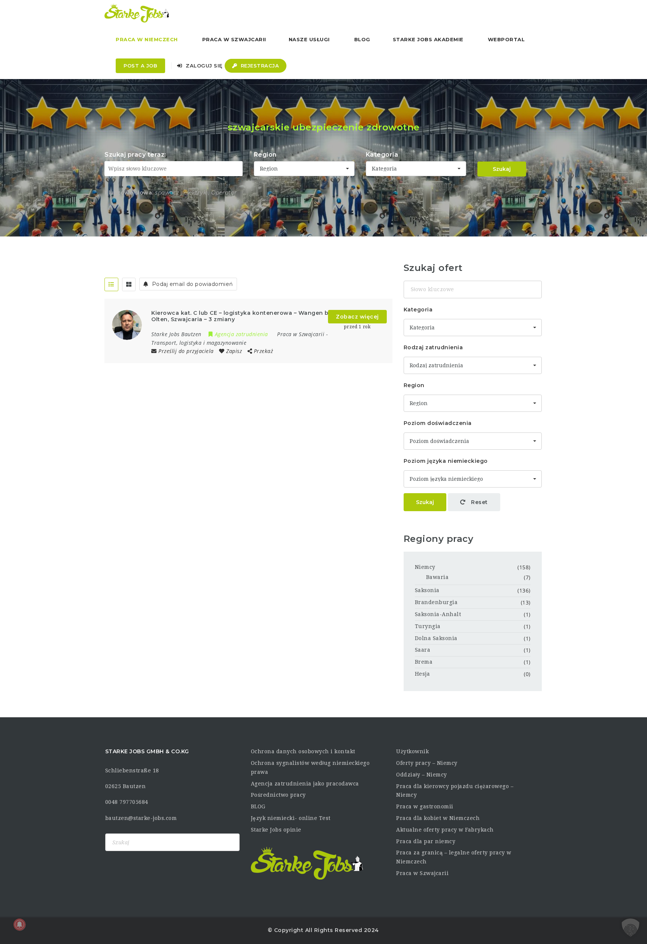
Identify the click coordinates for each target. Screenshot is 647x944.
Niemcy (425, 567)
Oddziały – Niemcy (421, 775)
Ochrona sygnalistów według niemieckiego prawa (310, 767)
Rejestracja (259, 66)
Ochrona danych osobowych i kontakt (303, 751)
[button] (630, 927)
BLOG (258, 806)
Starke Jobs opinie (276, 830)
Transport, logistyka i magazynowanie (198, 342)
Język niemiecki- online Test (291, 818)
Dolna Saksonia (436, 638)
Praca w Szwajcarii (234, 39)
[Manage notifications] (19, 925)
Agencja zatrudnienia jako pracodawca (305, 784)
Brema (424, 662)
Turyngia (428, 626)
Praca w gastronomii (424, 806)
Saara (423, 650)
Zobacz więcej (357, 316)
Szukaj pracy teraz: (135, 154)
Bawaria (437, 577)
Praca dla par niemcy (425, 841)
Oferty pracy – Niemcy (427, 763)
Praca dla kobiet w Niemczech (438, 818)
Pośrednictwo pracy (278, 795)
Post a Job (140, 66)
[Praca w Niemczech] (136, 13)
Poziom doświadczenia (438, 423)
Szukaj (502, 169)
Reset (479, 502)
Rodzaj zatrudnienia (433, 347)
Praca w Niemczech (147, 39)
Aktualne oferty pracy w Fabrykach (445, 830)
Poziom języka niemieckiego (446, 461)
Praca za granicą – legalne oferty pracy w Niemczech (453, 857)
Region (265, 154)
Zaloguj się (203, 66)
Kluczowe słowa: (129, 192)
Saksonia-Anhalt (438, 614)
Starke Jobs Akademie (428, 39)
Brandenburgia (436, 602)
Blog (362, 39)
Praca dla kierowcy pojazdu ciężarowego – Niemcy (454, 790)
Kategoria (382, 154)
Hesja (422, 674)
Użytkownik (412, 751)
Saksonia (427, 590)
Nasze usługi (309, 39)
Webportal (506, 39)
